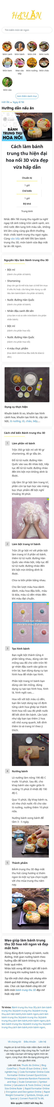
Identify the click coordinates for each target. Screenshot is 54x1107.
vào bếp (15, 238)
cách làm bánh (13, 1014)
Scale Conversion (28, 1081)
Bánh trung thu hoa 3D (24, 1007)
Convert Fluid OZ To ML (32, 1098)
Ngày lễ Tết (18, 102)
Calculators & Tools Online (27, 1085)
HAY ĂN (5, 102)
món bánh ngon (30, 1014)
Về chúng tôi (14, 1041)
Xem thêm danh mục (27, 96)
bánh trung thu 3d (25, 1010)
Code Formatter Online (31, 1071)
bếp (35, 421)
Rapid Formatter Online (37, 1088)
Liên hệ (42, 1041)
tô (23, 421)
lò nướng (15, 421)
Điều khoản (30, 1041)
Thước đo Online (30, 1065)
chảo (29, 421)
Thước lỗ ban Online (29, 1068)
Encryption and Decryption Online (24, 1091)
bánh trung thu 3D (26, 990)
